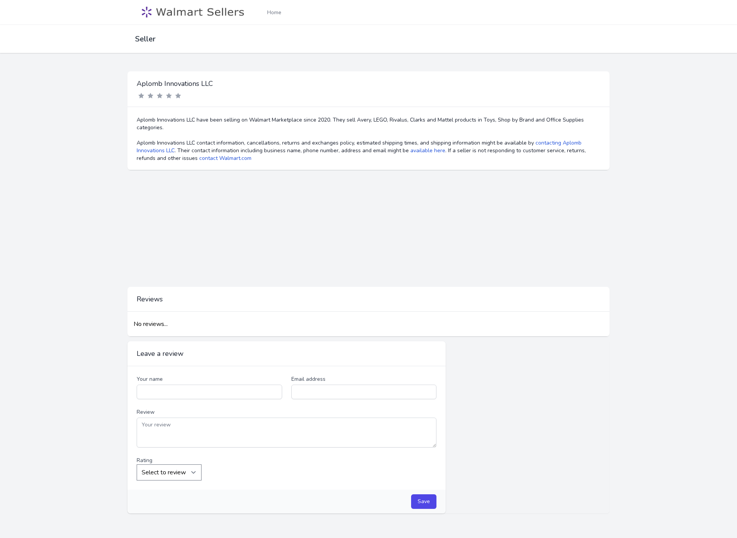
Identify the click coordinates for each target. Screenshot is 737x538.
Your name (150, 379)
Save (424, 501)
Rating (144, 460)
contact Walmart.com (225, 158)
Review (146, 412)
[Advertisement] (368, 228)
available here (427, 150)
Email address (308, 379)
